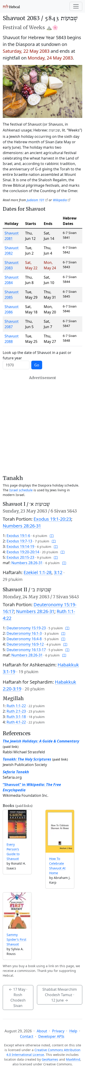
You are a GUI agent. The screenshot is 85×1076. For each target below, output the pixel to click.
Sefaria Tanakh (16, 771)
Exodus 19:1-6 (18, 535)
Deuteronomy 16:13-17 (26, 649)
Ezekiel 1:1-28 (37, 572)
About (42, 1030)
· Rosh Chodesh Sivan (18, 997)
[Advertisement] (42, 425)
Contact (26, 1036)
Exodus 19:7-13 (19, 541)
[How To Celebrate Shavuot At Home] (60, 831)
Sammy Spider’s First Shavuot (16, 939)
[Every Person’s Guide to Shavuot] (17, 824)
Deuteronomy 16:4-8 (24, 638)
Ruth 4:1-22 (16, 722)
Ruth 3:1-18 (16, 716)
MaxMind (73, 1059)
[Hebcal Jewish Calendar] (11, 6)
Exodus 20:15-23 (20, 557)
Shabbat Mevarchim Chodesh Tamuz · (59, 995)
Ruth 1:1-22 (16, 705)
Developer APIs (51, 1036)
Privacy (58, 1030)
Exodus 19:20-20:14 (23, 551)
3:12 (58, 572)
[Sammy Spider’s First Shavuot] (17, 910)
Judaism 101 (35, 200)
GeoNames (50, 1059)
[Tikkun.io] (51, 535)
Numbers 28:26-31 (22, 526)
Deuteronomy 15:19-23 (26, 627)
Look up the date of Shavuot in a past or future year (37, 355)
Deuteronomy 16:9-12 (25, 644)
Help (73, 1030)
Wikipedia (60, 200)
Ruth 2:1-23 (16, 711)
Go (36, 365)
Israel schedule (21, 490)
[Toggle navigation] (76, 6)
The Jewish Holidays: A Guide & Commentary (41, 741)
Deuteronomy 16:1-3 (24, 633)
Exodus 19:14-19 (20, 546)
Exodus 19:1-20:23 (52, 519)
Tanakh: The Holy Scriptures (27, 759)
